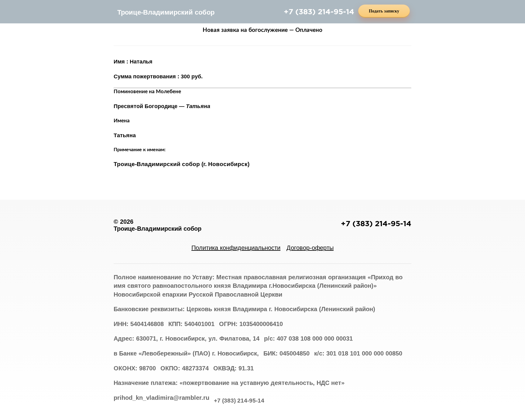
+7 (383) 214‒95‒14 (319, 11)
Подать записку (384, 11)
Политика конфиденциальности (235, 247)
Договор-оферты (310, 247)
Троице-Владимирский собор (165, 12)
